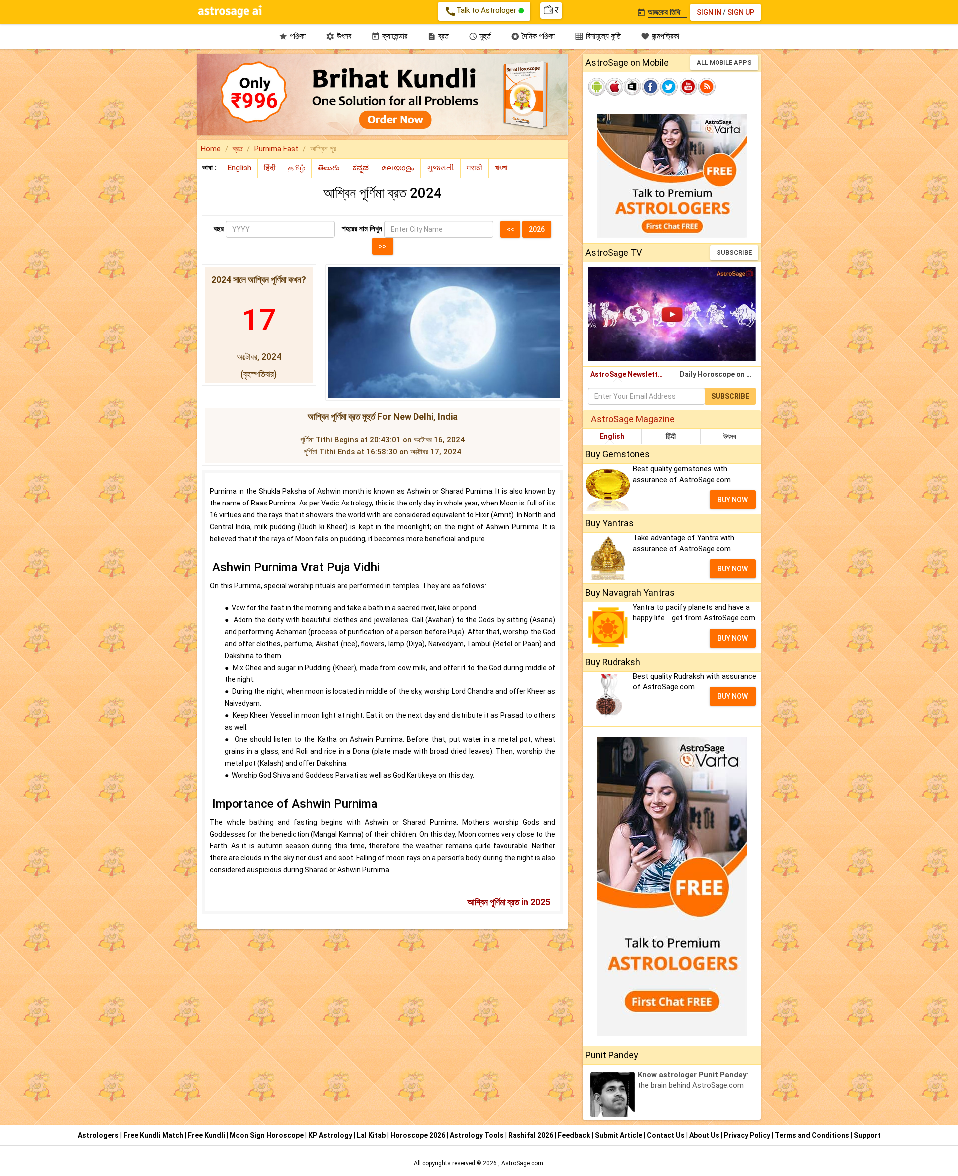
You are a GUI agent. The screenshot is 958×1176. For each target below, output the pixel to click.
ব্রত (438, 36)
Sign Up (740, 12)
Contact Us (666, 1135)
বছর (219, 228)
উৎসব (338, 36)
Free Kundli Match (154, 1135)
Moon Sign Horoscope (267, 1135)
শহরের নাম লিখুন (362, 228)
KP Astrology (331, 1135)
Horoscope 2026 (417, 1135)
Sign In (709, 12)
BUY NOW (733, 500)
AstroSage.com (522, 1163)
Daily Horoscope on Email (720, 374)
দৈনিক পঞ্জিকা (533, 36)
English (612, 436)
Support (867, 1135)
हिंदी (671, 436)
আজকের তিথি (658, 12)
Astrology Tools (477, 1135)
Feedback (575, 1135)
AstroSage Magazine (633, 419)
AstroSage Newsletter (627, 374)
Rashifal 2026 (530, 1135)
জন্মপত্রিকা (660, 36)
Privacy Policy (748, 1135)
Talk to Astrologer (481, 11)
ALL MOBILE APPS (724, 62)
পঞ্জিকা (292, 36)
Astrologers (99, 1135)
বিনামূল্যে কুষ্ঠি (598, 36)
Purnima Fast (276, 148)
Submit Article (619, 1135)
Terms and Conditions (813, 1135)
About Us (705, 1135)
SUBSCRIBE (734, 252)
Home (211, 148)
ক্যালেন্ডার (389, 36)
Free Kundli (207, 1135)
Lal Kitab (372, 1135)
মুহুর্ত (480, 36)
